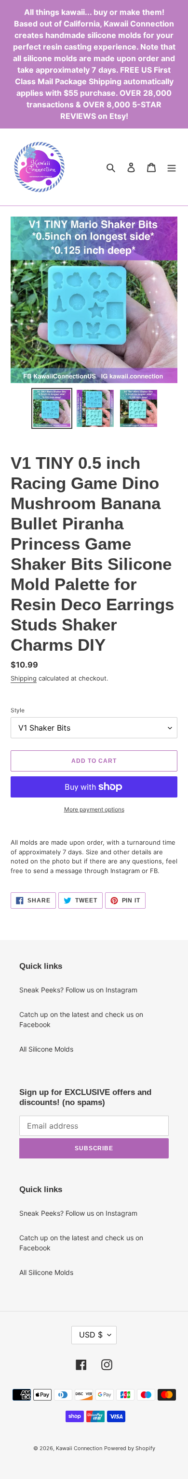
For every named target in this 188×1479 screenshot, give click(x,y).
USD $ (91, 1334)
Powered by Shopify (129, 1448)
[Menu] (171, 167)
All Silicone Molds (46, 1049)
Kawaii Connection (79, 1448)
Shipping (24, 678)
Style (18, 710)
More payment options (94, 809)
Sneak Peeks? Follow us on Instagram (78, 990)
